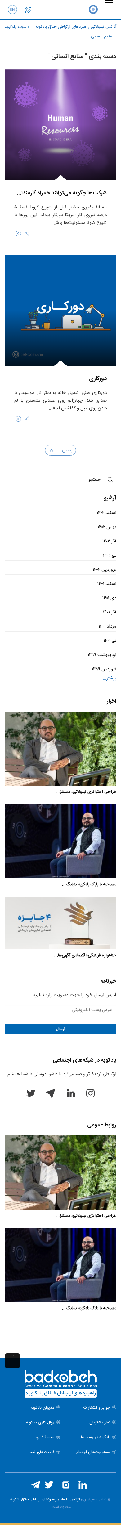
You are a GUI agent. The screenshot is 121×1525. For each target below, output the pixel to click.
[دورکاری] (18, 419)
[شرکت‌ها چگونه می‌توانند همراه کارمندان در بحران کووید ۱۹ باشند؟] (18, 233)
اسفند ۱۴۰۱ (106, 584)
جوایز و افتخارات (96, 1407)
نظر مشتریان (99, 1422)
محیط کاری (45, 1437)
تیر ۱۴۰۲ (109, 555)
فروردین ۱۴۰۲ (104, 570)
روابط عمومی (101, 1125)
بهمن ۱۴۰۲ (107, 527)
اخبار (111, 701)
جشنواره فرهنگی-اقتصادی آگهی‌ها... (85, 955)
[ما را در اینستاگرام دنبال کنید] (66, 1485)
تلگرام (50, 1093)
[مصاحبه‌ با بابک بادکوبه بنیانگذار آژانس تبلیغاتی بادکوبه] (60, 841)
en (12, 9)
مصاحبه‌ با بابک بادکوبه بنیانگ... (89, 884)
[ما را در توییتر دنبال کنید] (49, 1485)
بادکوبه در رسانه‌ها (95, 1437)
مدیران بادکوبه (42, 1407)
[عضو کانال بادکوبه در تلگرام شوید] (35, 1485)
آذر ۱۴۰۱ (109, 612)
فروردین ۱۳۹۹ (104, 669)
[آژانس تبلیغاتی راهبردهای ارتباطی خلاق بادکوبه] (93, 9)
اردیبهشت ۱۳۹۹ (102, 655)
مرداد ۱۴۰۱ (107, 626)
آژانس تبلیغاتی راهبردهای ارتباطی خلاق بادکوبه (45, 1499)
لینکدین (70, 1093)
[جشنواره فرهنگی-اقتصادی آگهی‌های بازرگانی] (60, 923)
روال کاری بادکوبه (40, 1422)
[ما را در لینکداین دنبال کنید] (82, 1485)
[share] (27, 233)
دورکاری (98, 378)
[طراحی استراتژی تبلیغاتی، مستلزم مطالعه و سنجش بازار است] (60, 749)
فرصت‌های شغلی (40, 1452)
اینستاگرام (90, 1093)
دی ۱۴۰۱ (109, 598)
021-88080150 (28, 9)
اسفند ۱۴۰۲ (106, 513)
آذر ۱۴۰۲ (109, 541)
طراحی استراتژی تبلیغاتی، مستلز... (86, 792)
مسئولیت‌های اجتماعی (92, 1452)
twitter (30, 1093)
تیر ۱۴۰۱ (110, 641)
